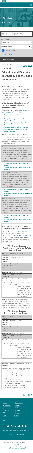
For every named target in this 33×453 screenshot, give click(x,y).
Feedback (18, 413)
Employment (6, 405)
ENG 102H (28, 235)
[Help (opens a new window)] (31, 66)
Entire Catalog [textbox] (6, 42)
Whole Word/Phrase (9, 50)
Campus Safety (17, 407)
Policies (17, 410)
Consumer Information (16, 417)
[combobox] (16, 34)
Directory (5, 403)
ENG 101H (21, 235)
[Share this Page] (26, 66)
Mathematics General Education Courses (16, 127)
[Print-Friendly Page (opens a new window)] (29, 66)
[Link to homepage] (4, 1)
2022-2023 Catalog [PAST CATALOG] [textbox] (13, 34)
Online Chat (6, 420)
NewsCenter (19, 403)
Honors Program (22, 231)
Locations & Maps (6, 411)
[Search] (30, 47)
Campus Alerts (5, 417)
